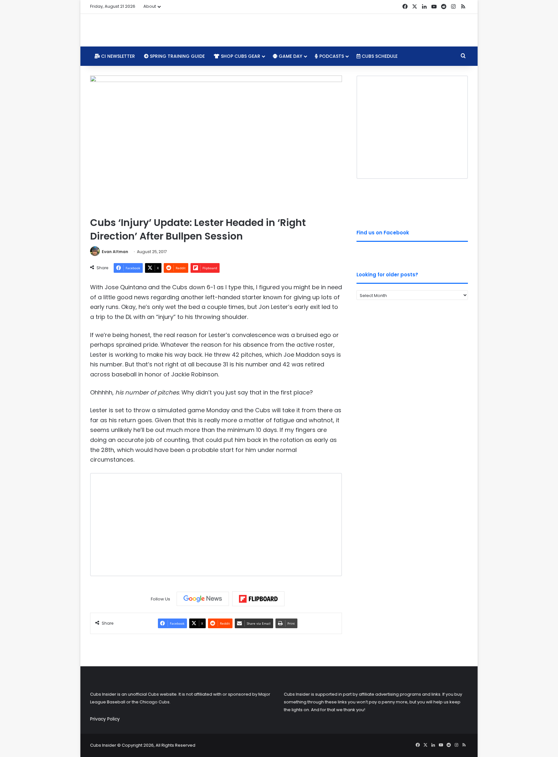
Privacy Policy (105, 719)
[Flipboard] (258, 598)
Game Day (289, 56)
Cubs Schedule (379, 56)
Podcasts (331, 56)
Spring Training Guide (177, 56)
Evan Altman (115, 251)
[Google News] (203, 599)
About (149, 6)
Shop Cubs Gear (240, 56)
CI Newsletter (117, 56)
